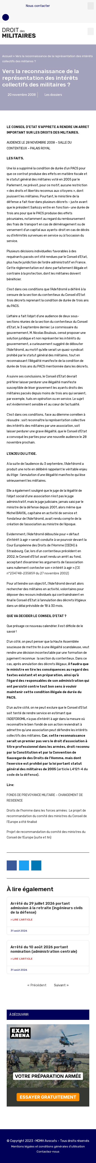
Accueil (7, 56)
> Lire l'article (21, 919)
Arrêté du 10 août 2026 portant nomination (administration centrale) (43, 949)
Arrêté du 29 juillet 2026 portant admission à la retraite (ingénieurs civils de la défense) (46, 907)
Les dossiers (53, 95)
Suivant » (61, 985)
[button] (91, 6)
